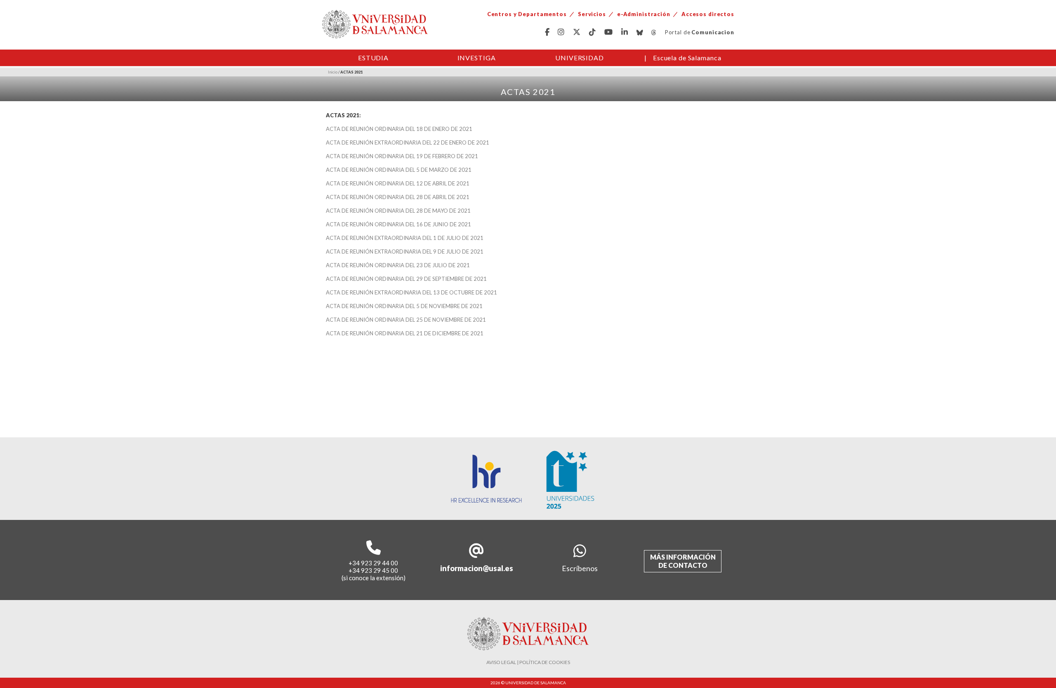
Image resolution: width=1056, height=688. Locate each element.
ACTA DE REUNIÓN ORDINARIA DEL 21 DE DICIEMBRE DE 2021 (404, 333)
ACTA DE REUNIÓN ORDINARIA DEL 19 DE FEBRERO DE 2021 (402, 156)
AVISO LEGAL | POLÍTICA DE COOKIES (528, 662)
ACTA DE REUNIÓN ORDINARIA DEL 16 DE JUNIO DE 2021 (398, 224)
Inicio (332, 72)
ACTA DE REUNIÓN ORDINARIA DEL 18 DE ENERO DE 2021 (399, 129)
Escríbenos (580, 568)
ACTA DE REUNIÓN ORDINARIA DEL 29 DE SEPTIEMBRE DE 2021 (406, 278)
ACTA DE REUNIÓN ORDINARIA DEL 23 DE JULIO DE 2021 (398, 265)
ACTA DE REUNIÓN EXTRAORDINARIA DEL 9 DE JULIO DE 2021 (404, 251)
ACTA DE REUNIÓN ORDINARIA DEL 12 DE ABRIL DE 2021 (397, 183)
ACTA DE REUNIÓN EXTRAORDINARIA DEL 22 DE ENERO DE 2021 (407, 142)
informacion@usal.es (476, 568)
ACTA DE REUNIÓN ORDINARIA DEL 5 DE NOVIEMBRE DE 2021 (404, 306)
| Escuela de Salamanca (682, 58)
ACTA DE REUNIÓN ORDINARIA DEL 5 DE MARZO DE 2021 (398, 169)
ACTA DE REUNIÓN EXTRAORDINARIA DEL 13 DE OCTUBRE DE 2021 (411, 292)
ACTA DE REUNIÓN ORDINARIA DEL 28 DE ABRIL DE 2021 (397, 197)
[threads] (654, 32)
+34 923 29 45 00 (373, 570)
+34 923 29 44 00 (373, 563)
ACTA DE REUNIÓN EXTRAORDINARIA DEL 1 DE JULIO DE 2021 (404, 238)
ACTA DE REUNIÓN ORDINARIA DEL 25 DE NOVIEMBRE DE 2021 (406, 319)
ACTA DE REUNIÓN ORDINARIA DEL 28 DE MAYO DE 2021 (398, 210)
